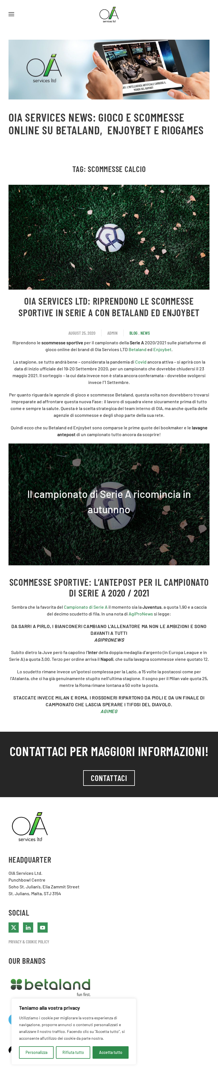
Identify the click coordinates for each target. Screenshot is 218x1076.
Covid (140, 361)
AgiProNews (141, 613)
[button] (11, 14)
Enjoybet (162, 349)
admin (112, 333)
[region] (73, 1031)
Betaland (138, 349)
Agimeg (109, 711)
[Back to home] (109, 14)
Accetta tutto (110, 1052)
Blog (133, 333)
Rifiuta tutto (73, 1052)
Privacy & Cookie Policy (29, 941)
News (145, 333)
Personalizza (36, 1052)
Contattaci (109, 778)
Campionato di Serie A (86, 607)
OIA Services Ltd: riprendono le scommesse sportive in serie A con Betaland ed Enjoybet (109, 306)
